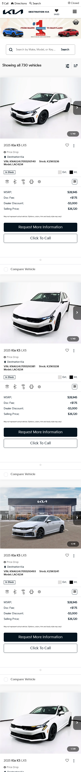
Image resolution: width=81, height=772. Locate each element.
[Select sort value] (75, 65)
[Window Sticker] (74, 181)
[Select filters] (67, 66)
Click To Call (40, 238)
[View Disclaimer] (39, 181)
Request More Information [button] (40, 227)
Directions (20, 3)
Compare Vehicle (23, 269)
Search (65, 49)
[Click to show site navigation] (75, 12)
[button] (6, 3)
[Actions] (73, 145)
